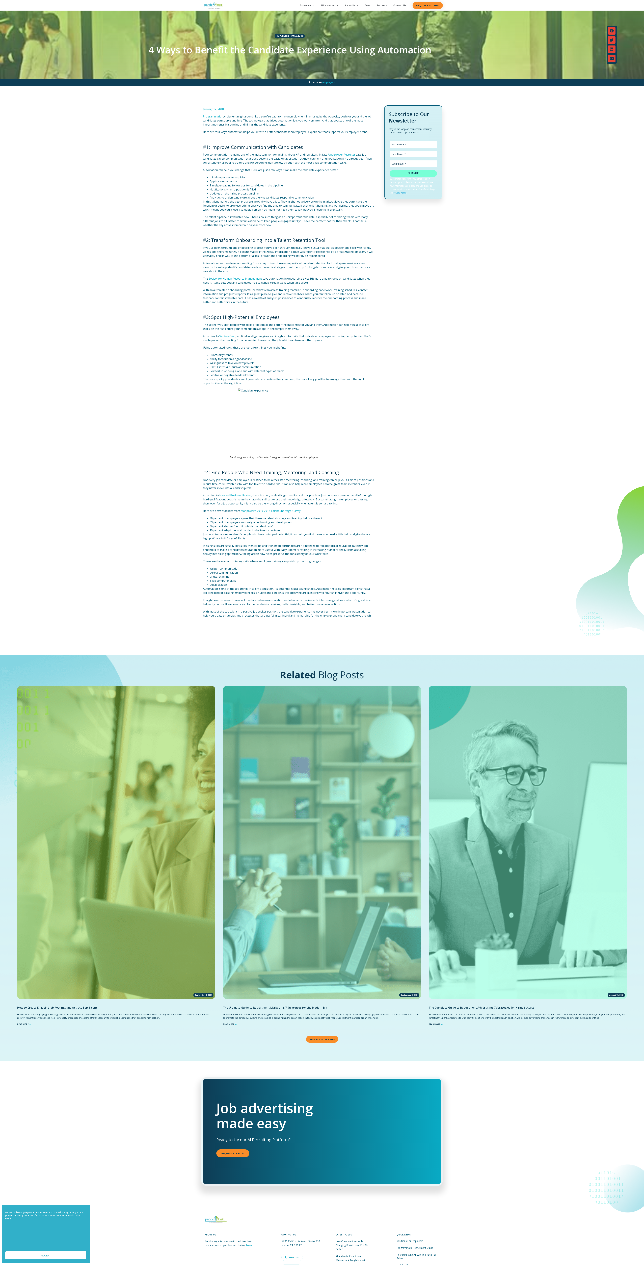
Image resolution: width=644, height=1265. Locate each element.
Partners (382, 5)
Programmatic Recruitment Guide (415, 1247)
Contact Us (399, 5)
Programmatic (212, 116)
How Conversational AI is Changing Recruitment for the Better (352, 1245)
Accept (46, 1255)
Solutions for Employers (410, 1241)
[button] (611, 31)
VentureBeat (227, 336)
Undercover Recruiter (341, 154)
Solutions (305, 5)
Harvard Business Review (235, 495)
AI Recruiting (328, 5)
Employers (328, 82)
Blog (367, 5)
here (249, 1245)
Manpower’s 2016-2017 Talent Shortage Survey (271, 511)
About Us (350, 5)
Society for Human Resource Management (235, 278)
